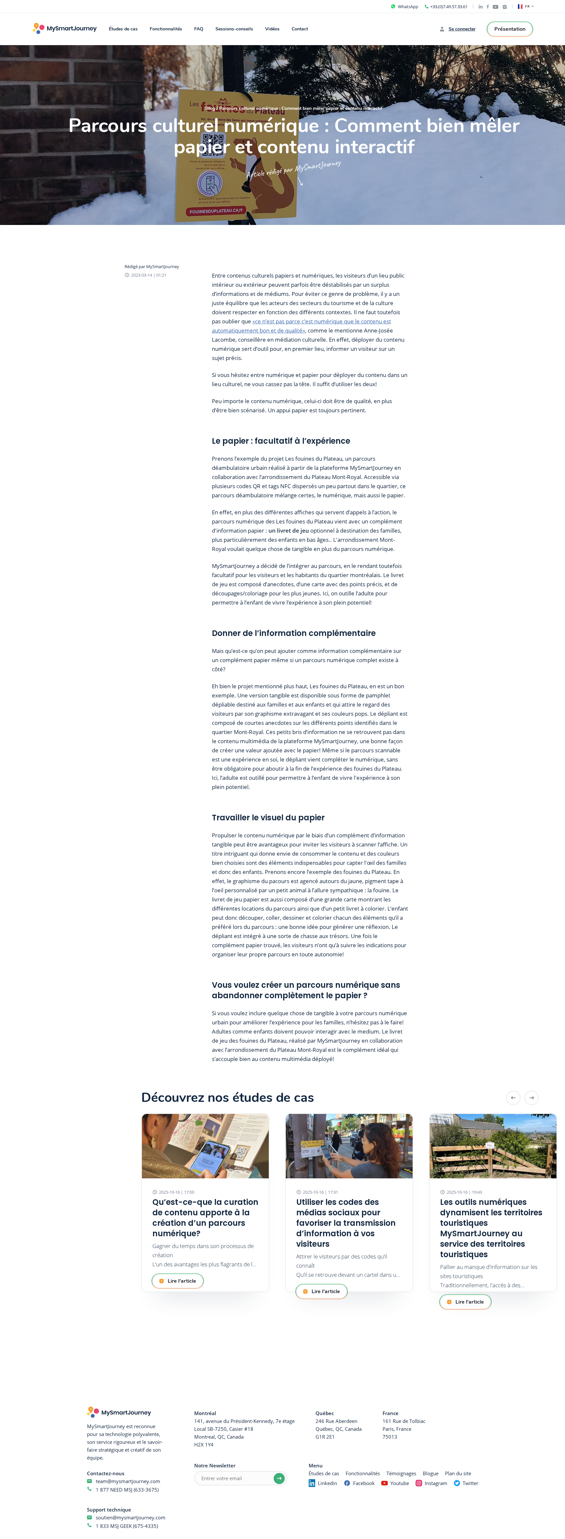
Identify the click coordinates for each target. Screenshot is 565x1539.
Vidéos (272, 29)
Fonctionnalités (166, 29)
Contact (300, 29)
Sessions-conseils (234, 29)
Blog (210, 108)
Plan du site (458, 1473)
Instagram (436, 1483)
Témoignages (401, 1473)
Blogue (430, 1473)
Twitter (470, 1483)
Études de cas (123, 29)
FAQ (198, 29)
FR (527, 6)
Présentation (509, 29)
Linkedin (327, 1483)
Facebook (364, 1483)
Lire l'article (182, 1281)
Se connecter (462, 29)
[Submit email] (279, 1478)
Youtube (399, 1483)
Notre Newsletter (214, 1465)
